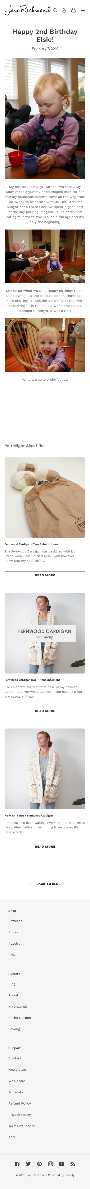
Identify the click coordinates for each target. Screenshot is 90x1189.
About (13, 995)
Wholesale (16, 1081)
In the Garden (19, 1018)
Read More (45, 575)
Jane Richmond (37, 1175)
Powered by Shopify (61, 1175)
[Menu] (82, 10)
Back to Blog (48, 883)
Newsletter (17, 1070)
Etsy (11, 955)
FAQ (11, 1137)
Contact (15, 1058)
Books (13, 932)
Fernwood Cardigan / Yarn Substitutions (31, 544)
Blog (11, 984)
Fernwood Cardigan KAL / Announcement (32, 679)
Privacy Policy (19, 1115)
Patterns (15, 921)
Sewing (14, 1029)
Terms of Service (21, 1126)
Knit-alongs (17, 1006)
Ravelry (14, 943)
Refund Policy (19, 1103)
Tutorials (15, 1092)
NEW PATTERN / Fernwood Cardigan (29, 815)
